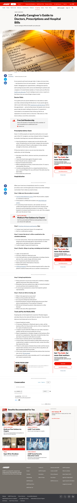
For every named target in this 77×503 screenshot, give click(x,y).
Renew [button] (19, 4)
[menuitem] (3, 8)
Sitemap (4, 496)
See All (46, 410)
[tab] (18, 391)
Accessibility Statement (32, 496)
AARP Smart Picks (40, 4)
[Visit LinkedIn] (73, 496)
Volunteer (28, 474)
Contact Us (40, 467)
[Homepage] (6, 4)
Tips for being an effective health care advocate (27, 25)
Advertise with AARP (55, 467)
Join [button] (13, 4)
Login (71, 4)
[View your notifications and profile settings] (50, 391)
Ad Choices (4, 500)
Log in (39, 382)
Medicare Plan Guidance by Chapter (31, 218)
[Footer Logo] (12, 467)
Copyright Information (24, 498)
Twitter (5, 79)
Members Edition (48, 4)
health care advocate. (20, 92)
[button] (72, 8)
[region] (32, 393)
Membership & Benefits (30, 4)
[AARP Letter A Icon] (13, 217)
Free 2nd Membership (25, 120)
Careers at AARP (54, 470)
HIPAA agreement (21, 266)
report (48, 400)
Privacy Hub (63, 174)
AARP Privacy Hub (12, 496)
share (43, 400)
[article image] (68, 8)
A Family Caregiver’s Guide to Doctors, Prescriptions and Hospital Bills (37, 18)
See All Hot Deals (55, 418)
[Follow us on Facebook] (61, 496)
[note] (38, 72)
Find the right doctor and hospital (28, 226)
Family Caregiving (19, 12)
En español (11, 76)
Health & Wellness (21, 215)
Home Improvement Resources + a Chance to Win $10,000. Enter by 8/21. (37, 1)
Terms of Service (21, 496)
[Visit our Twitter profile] (65, 496)
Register (65, 4)
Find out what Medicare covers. (24, 196)
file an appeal (26, 353)
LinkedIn (5, 82)
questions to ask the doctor (37, 105)
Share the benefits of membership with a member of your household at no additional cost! (31, 123)
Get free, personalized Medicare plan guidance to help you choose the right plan (32, 220)
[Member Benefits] (5, 410)
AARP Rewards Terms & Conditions (9, 498)
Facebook (5, 75)
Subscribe (63, 167)
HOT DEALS (55, 412)
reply (16, 400)
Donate (28, 470)
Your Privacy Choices (13, 500)
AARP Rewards (29, 480)
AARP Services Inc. (54, 480)
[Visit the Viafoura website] (48, 404)
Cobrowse (22, 500)
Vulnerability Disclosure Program (38, 498)
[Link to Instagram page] (69, 496)
